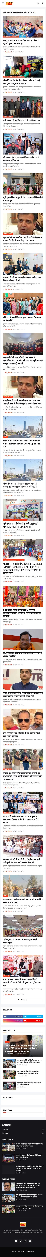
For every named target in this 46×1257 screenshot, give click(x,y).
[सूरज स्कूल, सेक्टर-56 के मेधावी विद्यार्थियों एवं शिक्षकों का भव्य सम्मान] (9, 1086)
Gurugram (23, 1133)
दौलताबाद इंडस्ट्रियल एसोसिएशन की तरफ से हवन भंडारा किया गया (21, 159)
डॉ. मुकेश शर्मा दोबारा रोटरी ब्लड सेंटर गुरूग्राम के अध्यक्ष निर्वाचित (22, 654)
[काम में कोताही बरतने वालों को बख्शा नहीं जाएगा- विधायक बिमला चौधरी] (23, 264)
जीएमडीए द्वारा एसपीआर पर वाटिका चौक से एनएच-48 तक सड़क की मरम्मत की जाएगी (20, 485)
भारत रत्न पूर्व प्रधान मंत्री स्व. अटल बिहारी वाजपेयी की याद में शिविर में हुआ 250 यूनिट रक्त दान (22, 982)
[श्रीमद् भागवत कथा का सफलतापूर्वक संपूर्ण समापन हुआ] (23, 926)
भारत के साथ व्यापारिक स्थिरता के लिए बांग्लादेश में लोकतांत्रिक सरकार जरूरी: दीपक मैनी (23, 694)
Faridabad (23, 1129)
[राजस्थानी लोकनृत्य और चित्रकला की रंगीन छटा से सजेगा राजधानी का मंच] (8, 1158)
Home (14, 1251)
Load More (22, 1000)
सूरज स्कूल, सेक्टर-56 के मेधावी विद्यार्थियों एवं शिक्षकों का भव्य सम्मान (29, 1083)
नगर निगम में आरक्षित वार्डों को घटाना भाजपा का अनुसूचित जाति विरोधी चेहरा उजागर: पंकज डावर (22, 402)
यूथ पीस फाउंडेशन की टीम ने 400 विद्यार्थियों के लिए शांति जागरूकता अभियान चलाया (29, 1145)
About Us (21, 1251)
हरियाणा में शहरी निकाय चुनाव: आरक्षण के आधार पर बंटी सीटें (22, 319)
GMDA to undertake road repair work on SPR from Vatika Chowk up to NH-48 (22, 443)
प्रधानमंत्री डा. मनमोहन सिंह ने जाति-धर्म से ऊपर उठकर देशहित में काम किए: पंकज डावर (22, 239)
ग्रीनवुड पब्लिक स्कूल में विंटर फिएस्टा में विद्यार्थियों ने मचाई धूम (23, 199)
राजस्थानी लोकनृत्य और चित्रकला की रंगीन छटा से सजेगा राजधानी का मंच (29, 1156)
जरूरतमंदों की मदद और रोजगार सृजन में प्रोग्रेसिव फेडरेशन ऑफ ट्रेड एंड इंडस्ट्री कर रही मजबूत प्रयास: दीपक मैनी (23, 360)
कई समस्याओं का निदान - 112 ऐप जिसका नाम (22, 120)
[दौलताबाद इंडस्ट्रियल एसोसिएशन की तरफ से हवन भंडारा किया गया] (23, 144)
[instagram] (25, 1241)
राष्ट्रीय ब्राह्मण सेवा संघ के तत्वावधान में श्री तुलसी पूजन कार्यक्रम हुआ (20, 42)
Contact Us (30, 1251)
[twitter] (20, 1241)
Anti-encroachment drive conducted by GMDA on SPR (23, 901)
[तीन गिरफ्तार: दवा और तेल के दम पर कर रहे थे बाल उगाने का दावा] (23, 719)
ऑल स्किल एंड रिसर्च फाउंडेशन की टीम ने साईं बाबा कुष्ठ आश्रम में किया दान (21, 82)
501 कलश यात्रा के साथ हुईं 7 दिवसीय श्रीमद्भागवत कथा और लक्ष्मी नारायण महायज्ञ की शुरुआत (22, 613)
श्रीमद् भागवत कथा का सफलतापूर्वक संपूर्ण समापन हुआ (20, 941)
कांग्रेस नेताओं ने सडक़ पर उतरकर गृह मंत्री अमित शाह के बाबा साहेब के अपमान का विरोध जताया (20, 819)
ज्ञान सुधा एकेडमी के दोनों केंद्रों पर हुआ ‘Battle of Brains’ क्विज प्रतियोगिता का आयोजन (29, 1061)
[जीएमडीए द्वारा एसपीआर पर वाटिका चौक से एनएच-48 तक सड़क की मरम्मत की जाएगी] (23, 470)
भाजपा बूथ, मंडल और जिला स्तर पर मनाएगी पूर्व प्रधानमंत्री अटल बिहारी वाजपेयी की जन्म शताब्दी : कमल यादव (22, 776)
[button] (3, 3)
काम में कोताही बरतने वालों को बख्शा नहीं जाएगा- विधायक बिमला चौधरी (22, 279)
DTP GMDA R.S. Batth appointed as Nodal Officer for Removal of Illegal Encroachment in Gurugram (28, 1185)
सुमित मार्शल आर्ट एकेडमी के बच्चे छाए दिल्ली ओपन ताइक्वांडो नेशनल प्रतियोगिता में (20, 525)
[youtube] (30, 1241)
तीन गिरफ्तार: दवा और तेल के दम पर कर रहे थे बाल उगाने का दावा (21, 734)
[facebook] (16, 1241)
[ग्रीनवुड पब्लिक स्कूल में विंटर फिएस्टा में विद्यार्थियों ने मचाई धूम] (23, 184)
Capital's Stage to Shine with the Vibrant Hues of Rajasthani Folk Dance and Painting (29, 1168)
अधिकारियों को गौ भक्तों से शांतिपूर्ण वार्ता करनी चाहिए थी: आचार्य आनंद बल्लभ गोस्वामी (21, 861)
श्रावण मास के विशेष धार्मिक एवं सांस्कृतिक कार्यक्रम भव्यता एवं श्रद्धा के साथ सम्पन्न (28, 1072)
